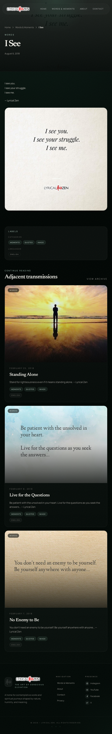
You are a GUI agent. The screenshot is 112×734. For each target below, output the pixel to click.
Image (41, 242)
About (84, 8)
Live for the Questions (29, 495)
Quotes (29, 242)
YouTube (94, 689)
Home (43, 8)
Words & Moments (63, 8)
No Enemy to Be (24, 620)
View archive (97, 278)
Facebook (95, 696)
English (14, 254)
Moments (15, 242)
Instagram (95, 683)
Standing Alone (23, 375)
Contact (98, 8)
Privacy (60, 700)
